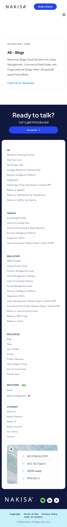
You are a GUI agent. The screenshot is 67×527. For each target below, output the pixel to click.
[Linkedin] (49, 500)
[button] (64, 15)
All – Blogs (15, 52)
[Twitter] (56, 500)
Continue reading (20, 83)
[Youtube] (42, 500)
